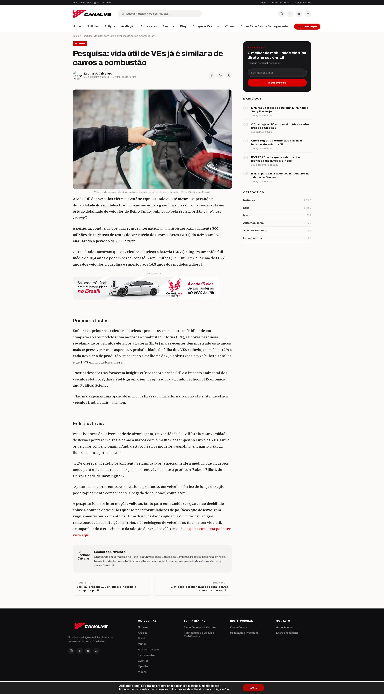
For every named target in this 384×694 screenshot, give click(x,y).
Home (77, 26)
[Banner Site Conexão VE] (152, 288)
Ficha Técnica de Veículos (200, 627)
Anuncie (264, 2)
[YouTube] (299, 13)
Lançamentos (146, 655)
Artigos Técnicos (148, 649)
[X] (228, 75)
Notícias (93, 26)
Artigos (110, 26)
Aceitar (253, 687)
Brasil (141, 638)
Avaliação (128, 26)
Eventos (168, 26)
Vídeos (230, 26)
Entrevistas (149, 26)
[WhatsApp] (220, 75)
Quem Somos (303, 2)
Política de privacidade (244, 632)
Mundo (142, 643)
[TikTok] (307, 13)
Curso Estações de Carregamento (264, 26)
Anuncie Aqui (307, 26)
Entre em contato (282, 2)
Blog (183, 26)
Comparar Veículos (206, 26)
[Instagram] (281, 13)
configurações (220, 689)
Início (76, 36)
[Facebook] (290, 13)
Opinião (143, 666)
